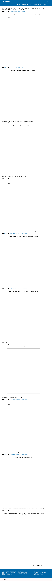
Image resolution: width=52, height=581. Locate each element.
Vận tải (41, 573)
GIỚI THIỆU (24, 4)
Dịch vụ (28, 4)
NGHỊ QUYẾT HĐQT (6, 342)
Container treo (36, 572)
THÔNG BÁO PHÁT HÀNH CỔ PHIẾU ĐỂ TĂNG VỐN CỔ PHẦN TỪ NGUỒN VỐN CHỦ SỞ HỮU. (19, 287)
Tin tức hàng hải (18, 11)
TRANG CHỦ (19, 4)
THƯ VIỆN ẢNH (40, 4)
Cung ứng (41, 574)
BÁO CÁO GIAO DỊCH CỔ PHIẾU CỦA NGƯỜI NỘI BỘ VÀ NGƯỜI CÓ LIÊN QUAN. (17, 121)
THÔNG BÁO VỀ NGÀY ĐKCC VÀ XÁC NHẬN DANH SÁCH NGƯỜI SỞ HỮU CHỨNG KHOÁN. (19, 231)
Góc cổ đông (11, 178)
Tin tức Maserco (23, 11)
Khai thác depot (36, 574)
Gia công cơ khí (36, 573)
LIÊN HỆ (45, 4)
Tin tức (31, 4)
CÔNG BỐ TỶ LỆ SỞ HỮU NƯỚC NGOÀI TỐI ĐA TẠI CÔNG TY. (14, 176)
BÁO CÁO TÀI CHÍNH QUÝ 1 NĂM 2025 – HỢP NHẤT (12, 397)
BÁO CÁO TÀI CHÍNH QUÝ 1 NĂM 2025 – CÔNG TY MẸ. (12, 452)
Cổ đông (35, 4)
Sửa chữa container (43, 572)
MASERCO (4, 579)
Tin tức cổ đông (14, 11)
